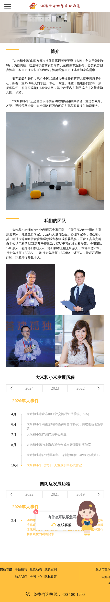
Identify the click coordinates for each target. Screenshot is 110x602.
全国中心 (36, 576)
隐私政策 (51, 576)
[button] (12, 6)
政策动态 (36, 569)
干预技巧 (21, 569)
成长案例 (51, 569)
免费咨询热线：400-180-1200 (59, 594)
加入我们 (21, 576)
